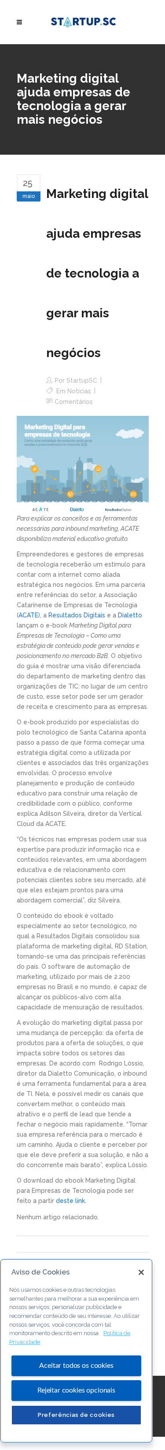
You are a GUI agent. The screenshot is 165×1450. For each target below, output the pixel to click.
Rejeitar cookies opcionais (76, 1390)
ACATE (28, 615)
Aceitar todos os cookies (76, 1365)
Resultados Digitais (76, 615)
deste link (70, 1200)
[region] (76, 1351)
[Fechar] (141, 1272)
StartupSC (81, 380)
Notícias (79, 391)
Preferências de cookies (76, 1415)
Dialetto (130, 615)
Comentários (74, 401)
